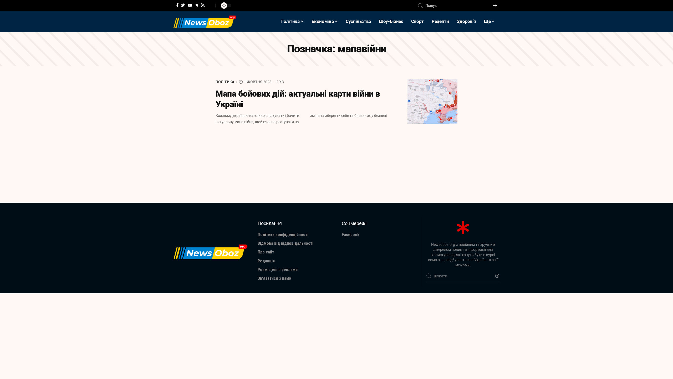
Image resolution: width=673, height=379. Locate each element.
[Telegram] (196, 5)
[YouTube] (189, 5)
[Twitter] (183, 5)
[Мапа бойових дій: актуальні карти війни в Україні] (432, 101)
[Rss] (203, 5)
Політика (225, 82)
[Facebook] (177, 5)
